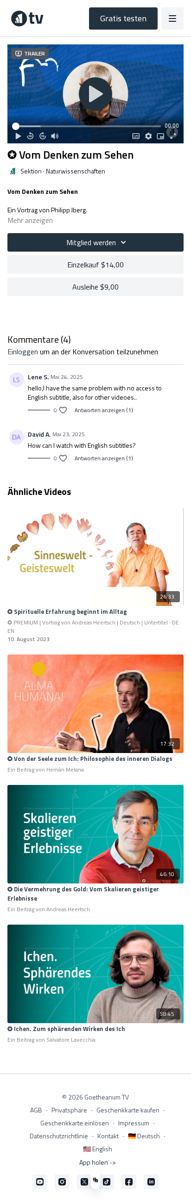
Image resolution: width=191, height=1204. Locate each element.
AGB (36, 1110)
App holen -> (97, 1162)
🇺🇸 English (97, 1149)
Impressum (133, 1123)
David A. (39, 434)
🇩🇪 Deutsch (144, 1136)
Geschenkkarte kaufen (127, 1110)
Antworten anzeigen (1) (104, 410)
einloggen (22, 351)
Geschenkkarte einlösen (74, 1123)
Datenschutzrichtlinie (59, 1136)
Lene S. (38, 377)
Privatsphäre (69, 1110)
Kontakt (108, 1136)
